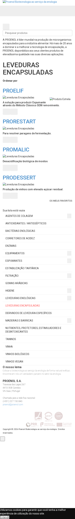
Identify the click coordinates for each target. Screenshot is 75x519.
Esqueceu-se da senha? (55, 499)
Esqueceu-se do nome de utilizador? (48, 496)
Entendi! (4, 517)
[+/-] (21, 81)
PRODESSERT (19, 177)
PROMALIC (16, 149)
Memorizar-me (17, 476)
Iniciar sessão (37, 482)
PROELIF (13, 90)
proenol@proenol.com (13, 404)
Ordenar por (10, 80)
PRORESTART (19, 121)
